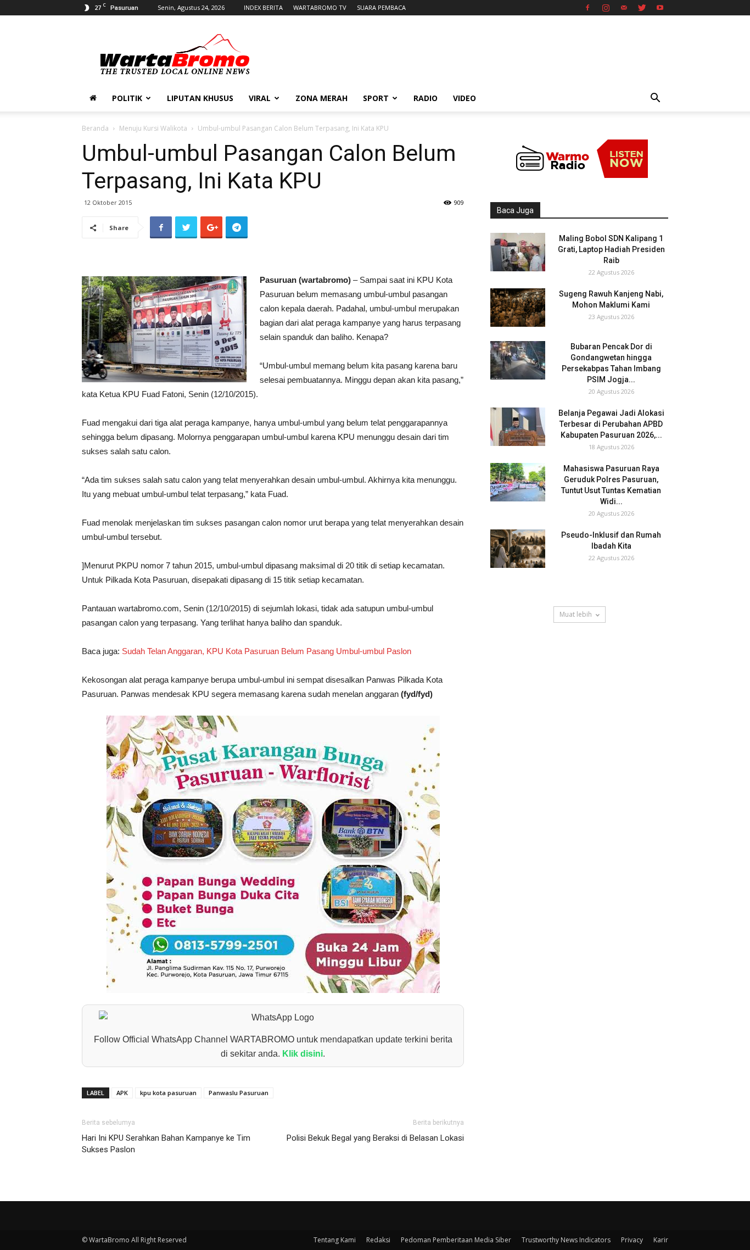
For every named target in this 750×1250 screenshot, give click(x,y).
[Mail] (623, 7)
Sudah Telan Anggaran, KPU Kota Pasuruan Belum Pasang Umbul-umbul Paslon (266, 651)
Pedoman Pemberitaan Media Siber (456, 1240)
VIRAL (260, 98)
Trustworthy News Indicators (566, 1240)
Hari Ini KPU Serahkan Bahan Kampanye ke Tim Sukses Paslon (166, 1143)
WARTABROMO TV (319, 7)
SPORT (376, 98)
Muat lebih (575, 614)
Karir (660, 1240)
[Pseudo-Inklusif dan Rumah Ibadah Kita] (517, 548)
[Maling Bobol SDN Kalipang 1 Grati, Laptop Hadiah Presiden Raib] (517, 252)
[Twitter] (642, 7)
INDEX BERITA (263, 7)
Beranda (95, 128)
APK (122, 1093)
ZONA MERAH (321, 98)
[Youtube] (660, 7)
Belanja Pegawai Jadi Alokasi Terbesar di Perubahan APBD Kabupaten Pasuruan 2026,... (611, 424)
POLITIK (127, 98)
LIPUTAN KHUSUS (200, 98)
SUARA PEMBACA (381, 7)
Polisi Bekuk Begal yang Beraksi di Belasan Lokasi (375, 1138)
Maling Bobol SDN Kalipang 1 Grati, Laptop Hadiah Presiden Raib (611, 249)
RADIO (425, 98)
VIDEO (464, 98)
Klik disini (302, 1053)
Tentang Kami (335, 1240)
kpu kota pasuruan (168, 1093)
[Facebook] (587, 7)
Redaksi (378, 1240)
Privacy (632, 1240)
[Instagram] (605, 7)
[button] (655, 99)
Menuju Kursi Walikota (153, 128)
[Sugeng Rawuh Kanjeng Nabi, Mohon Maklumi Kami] (517, 307)
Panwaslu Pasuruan (238, 1093)
